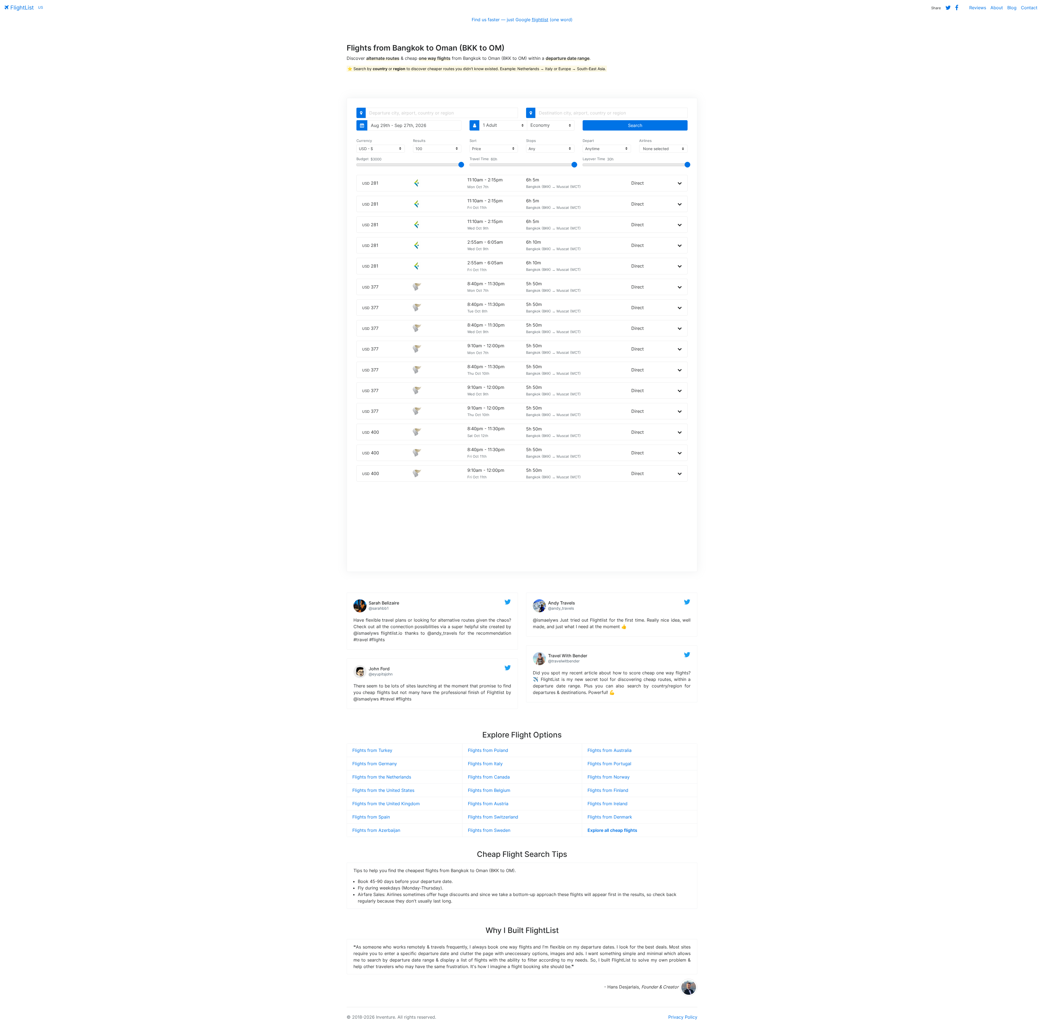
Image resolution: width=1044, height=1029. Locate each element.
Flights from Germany (374, 763)
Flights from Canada (489, 777)
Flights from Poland (488, 750)
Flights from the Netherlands (381, 777)
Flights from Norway (609, 777)
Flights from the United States (383, 790)
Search (635, 125)
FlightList (21, 7)
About (996, 7)
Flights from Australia (610, 750)
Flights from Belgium (489, 790)
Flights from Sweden (489, 830)
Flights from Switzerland (493, 817)
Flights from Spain (371, 817)
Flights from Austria (488, 803)
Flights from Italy (485, 763)
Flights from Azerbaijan (376, 830)
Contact (1029, 7)
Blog (1012, 7)
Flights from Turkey (372, 750)
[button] (680, 183)
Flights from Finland (608, 790)
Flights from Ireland (607, 803)
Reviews (977, 7)
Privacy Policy (682, 1017)
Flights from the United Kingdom (386, 803)
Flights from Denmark (610, 817)
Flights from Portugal (609, 763)
